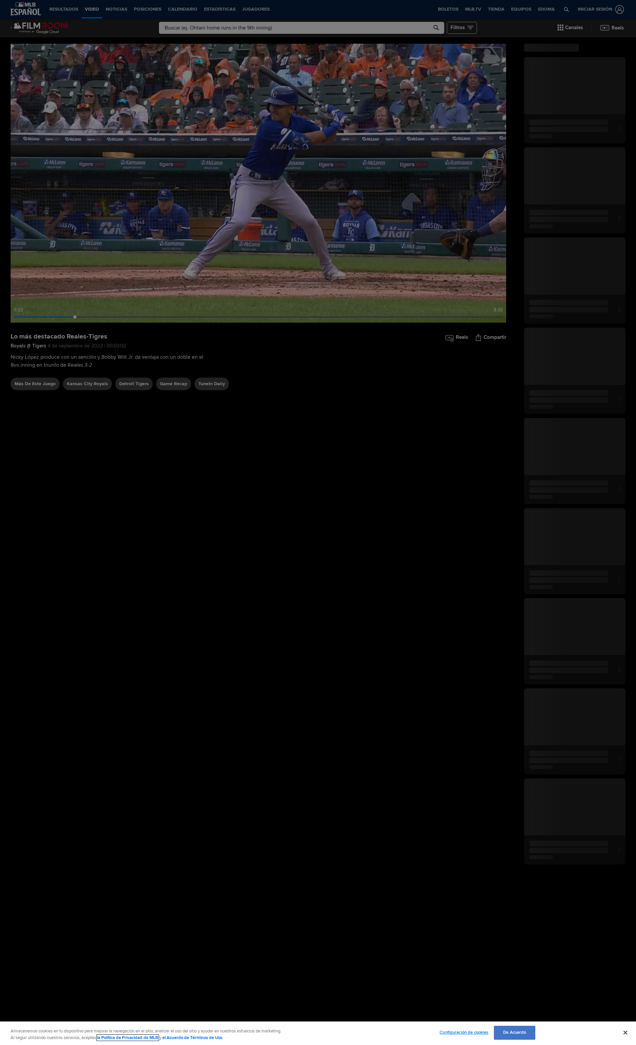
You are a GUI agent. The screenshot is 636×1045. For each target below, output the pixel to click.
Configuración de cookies (464, 1032)
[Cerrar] (625, 1032)
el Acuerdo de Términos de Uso (192, 1037)
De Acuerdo (514, 1032)
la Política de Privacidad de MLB (127, 1037)
